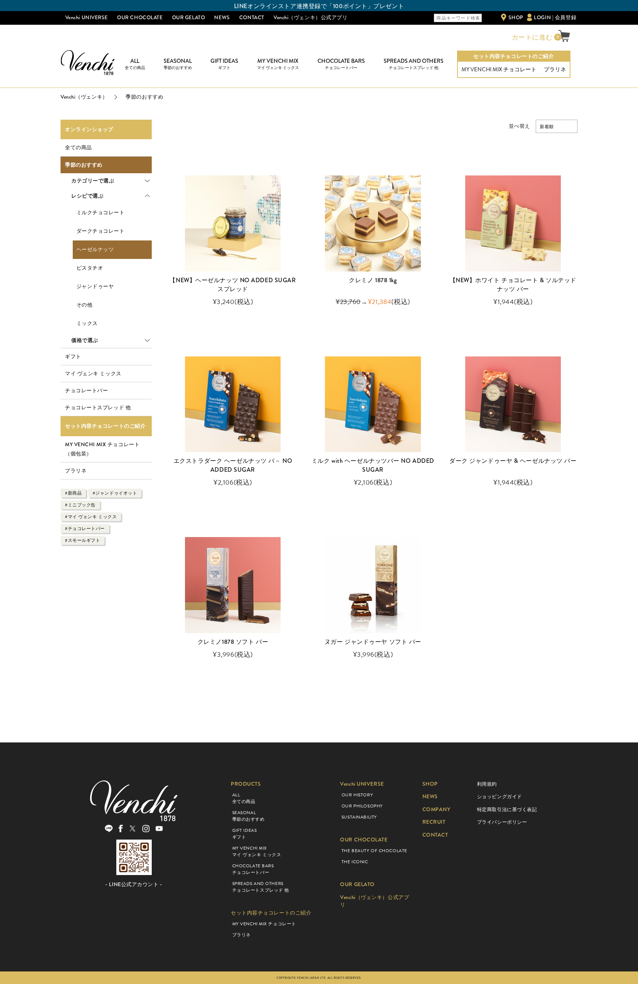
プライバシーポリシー (502, 822)
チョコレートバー (86, 390)
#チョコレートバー (85, 528)
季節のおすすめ (84, 165)
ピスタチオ (89, 268)
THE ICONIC (355, 861)
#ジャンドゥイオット (115, 493)
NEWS (222, 17)
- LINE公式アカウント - (133, 884)
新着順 (547, 126)
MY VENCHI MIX (278, 64)
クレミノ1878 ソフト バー (233, 642)
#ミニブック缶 (80, 505)
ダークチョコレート (100, 231)
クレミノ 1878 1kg (373, 280)
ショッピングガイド (499, 796)
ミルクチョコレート (100, 212)
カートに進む (531, 37)
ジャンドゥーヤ (95, 286)
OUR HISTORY (357, 795)
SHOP (515, 17)
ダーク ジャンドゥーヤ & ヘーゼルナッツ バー (512, 461)
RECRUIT (434, 822)
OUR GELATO (188, 17)
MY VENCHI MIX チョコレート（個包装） (102, 449)
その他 (84, 305)
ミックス (87, 323)
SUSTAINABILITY (359, 817)
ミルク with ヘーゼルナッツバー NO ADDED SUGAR (373, 465)
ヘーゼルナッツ (95, 249)
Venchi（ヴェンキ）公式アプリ (311, 17)
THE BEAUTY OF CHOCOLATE (374, 850)
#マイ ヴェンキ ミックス (91, 516)
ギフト (73, 356)
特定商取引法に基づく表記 (507, 809)
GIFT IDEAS (224, 64)
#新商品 (73, 493)
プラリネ (555, 69)
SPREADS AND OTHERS (413, 64)
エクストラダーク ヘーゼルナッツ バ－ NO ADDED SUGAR (233, 465)
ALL (135, 64)
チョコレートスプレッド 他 (98, 407)
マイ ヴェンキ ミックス (93, 373)
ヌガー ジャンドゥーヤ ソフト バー (373, 642)
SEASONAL (178, 64)
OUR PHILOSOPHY (362, 806)
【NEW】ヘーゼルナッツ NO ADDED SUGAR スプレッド (232, 284)
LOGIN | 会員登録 (555, 17)
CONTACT (251, 17)
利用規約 (487, 784)
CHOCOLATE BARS (341, 64)
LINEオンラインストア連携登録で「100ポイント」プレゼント (319, 6)
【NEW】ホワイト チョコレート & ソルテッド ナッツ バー (513, 284)
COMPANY (436, 809)
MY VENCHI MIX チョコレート (499, 69)
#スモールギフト (82, 540)
